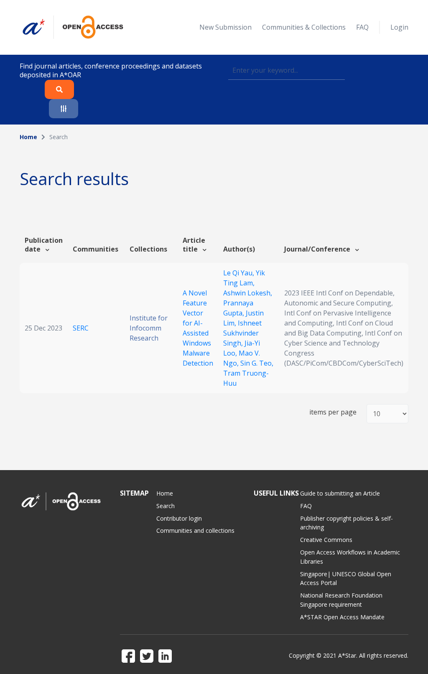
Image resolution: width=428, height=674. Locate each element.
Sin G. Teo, (256, 363)
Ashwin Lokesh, (247, 293)
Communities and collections (195, 530)
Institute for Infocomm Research (149, 328)
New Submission (225, 27)
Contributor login (179, 518)
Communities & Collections (304, 27)
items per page (333, 412)
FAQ (362, 27)
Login (399, 27)
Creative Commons (326, 540)
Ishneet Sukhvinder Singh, (242, 333)
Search (165, 506)
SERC (81, 328)
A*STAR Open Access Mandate (342, 617)
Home (28, 137)
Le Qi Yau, (239, 272)
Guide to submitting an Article (340, 493)
